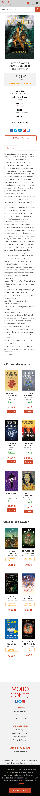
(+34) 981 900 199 (20, 711)
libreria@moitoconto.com (20, 715)
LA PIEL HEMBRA (28, 494)
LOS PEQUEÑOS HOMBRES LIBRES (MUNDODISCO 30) (28, 598)
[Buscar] (37, 9)
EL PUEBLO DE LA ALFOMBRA (28, 552)
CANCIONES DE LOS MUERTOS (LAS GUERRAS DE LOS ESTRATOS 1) (28, 444)
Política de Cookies (20, 740)
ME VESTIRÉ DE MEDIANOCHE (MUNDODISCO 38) (28, 643)
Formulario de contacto (20, 718)
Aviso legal (20, 730)
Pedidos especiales (20, 752)
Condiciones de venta (20, 733)
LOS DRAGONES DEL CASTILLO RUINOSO (12, 643)
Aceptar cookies (20, 790)
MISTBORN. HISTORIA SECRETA (28, 394)
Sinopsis (10, 148)
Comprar (11, 411)
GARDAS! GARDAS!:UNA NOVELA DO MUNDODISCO (12, 552)
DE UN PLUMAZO (12, 598)
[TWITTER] (20, 701)
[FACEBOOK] (16, 701)
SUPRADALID (11, 494)
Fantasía (20, 106)
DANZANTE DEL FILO (11, 444)
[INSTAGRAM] (23, 701)
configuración (20, 783)
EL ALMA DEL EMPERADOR (11, 394)
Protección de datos (20, 737)
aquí (22, 780)
